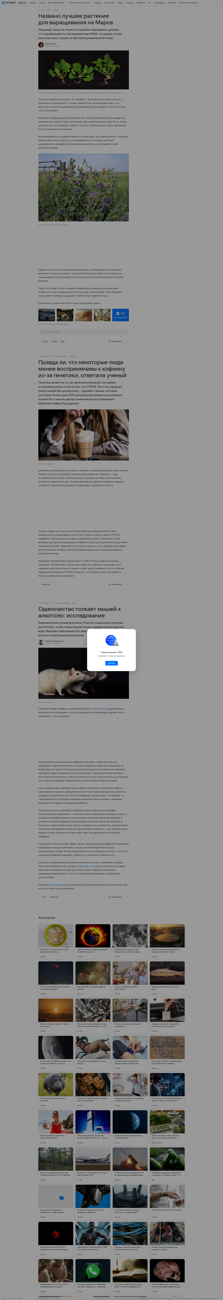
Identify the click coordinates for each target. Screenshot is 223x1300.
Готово (111, 663)
